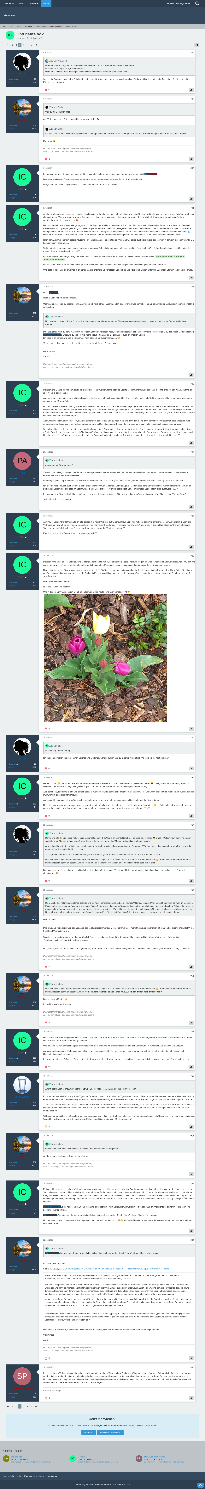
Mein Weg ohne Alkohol (154, 1457)
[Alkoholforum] (102, 15)
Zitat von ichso (56, 316)
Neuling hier (16, 1457)
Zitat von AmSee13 (58, 61)
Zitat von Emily (56, 107)
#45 (192, 286)
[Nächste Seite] (36, 45)
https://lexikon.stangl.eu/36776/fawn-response (148, 1269)
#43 (192, 168)
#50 (192, 737)
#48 (192, 516)
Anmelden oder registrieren (178, 3)
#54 (192, 976)
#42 (192, 99)
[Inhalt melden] (191, 90)
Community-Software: (93, 1484)
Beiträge (12, 82)
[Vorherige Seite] (8, 45)
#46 (192, 384)
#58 (192, 1183)
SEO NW (126, 1484)
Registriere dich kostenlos (109, 1425)
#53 (192, 890)
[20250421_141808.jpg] (105, 658)
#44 (192, 208)
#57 (192, 1136)
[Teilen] (196, 45)
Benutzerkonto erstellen (110, 1432)
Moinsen (81, 1457)
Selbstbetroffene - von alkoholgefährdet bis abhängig (31, 1462)
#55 (192, 1031)
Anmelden (88, 1432)
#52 (192, 825)
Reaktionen (13, 79)
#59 (192, 1240)
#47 (192, 452)
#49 (192, 556)
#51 (192, 777)
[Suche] (197, 3)
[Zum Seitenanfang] (200, 1485)
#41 (192, 52)
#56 (192, 1076)
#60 (192, 1367)
